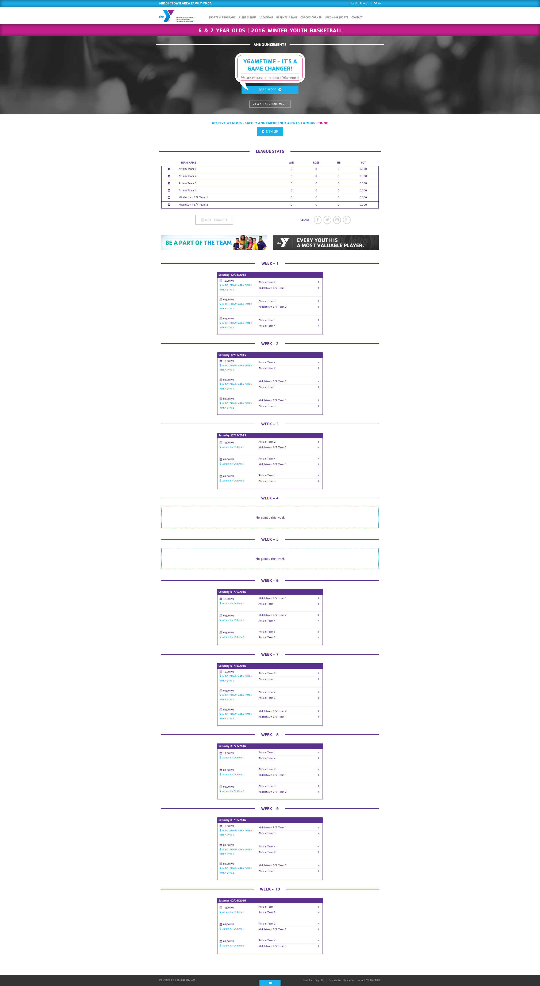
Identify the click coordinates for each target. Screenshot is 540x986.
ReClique (180, 979)
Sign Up (271, 131)
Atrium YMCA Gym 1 (232, 447)
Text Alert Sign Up (313, 980)
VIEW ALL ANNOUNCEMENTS (270, 104)
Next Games (214, 220)
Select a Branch (359, 3)
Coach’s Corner (311, 17)
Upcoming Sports (336, 17)
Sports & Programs (222, 17)
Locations (266, 17)
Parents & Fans (286, 17)
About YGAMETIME (369, 980)
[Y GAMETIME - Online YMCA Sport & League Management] (180, 16)
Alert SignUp (247, 17)
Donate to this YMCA (341, 980)
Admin (377, 3)
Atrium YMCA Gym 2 (232, 480)
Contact (357, 17)
